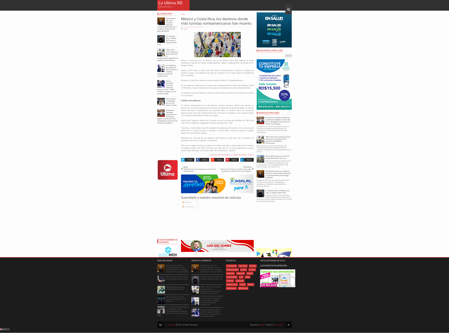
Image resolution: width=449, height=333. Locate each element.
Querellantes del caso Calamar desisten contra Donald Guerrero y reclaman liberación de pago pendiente (278, 174)
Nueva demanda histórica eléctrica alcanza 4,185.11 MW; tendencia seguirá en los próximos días (166, 87)
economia (230, 273)
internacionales (224, 155)
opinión (243, 270)
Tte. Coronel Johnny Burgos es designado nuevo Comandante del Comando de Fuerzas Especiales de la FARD (172, 311)
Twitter (242, 284)
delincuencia (231, 288)
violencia (230, 281)
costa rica (213, 155)
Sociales (253, 266)
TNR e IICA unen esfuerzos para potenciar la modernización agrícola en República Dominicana (277, 140)
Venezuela (240, 281)
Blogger (262, 325)
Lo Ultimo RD (170, 3)
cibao (248, 277)
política (249, 273)
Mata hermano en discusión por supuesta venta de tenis (177, 278)
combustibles (232, 277)
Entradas (187, 202)
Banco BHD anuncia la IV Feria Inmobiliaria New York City (277, 157)
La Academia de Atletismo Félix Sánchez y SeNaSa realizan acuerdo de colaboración (167, 70)
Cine (241, 277)
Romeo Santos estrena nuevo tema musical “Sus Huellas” (176, 299)
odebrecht (240, 273)
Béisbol (250, 284)
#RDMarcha (243, 288)
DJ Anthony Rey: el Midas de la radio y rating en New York (277, 192)
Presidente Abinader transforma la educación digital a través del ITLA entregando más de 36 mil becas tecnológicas (277, 121)
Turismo (251, 155)
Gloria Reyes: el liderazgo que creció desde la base (171, 102)
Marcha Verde (232, 284)
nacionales (243, 266)
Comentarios (189, 207)
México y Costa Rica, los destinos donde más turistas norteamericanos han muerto (216, 21)
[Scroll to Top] (288, 324)
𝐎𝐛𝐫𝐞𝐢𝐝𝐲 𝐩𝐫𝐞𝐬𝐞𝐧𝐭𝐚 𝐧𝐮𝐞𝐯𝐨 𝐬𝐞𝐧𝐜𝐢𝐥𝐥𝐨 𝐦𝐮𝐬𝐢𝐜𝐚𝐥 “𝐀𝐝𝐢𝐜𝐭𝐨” (175, 288)
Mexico (244, 155)
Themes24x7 (279, 325)
